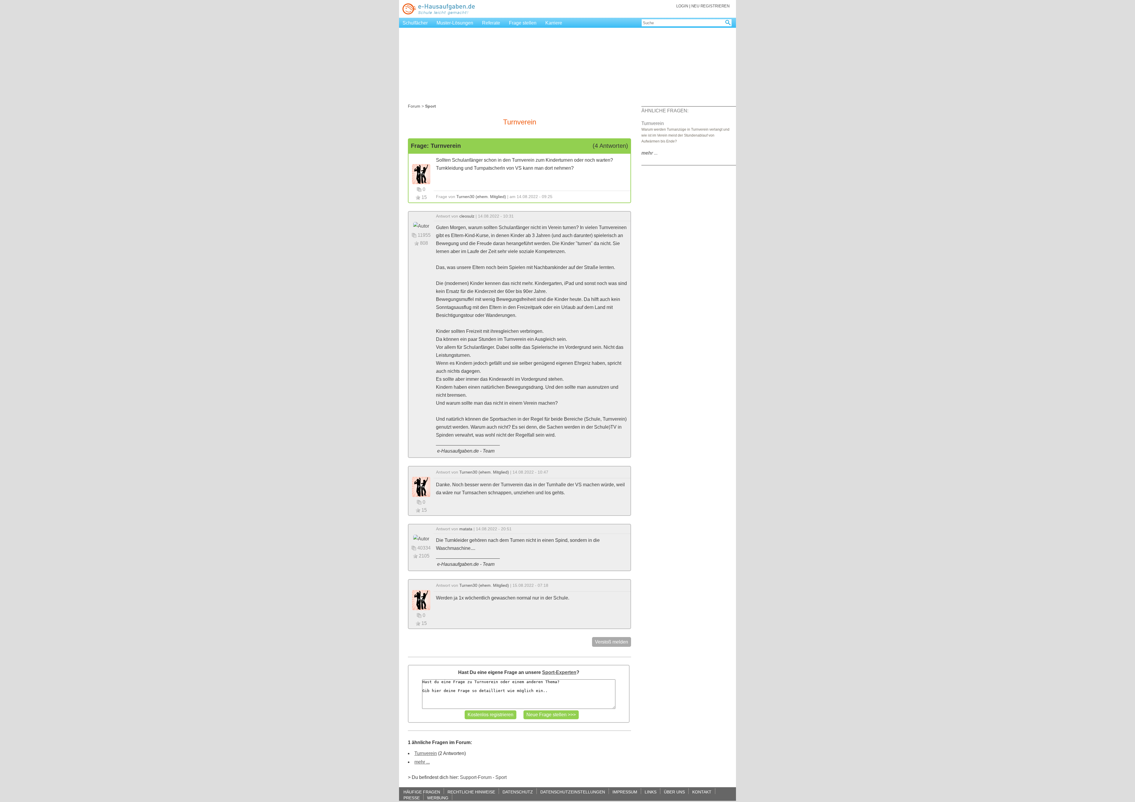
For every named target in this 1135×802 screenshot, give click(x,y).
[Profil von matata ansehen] (421, 538)
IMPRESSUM (624, 792)
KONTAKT (701, 792)
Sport (501, 777)
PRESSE (411, 797)
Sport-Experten (559, 672)
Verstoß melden (611, 641)
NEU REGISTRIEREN (710, 6)
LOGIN (682, 6)
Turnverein (425, 753)
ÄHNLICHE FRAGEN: (664, 110)
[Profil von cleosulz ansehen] (421, 225)
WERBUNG (437, 797)
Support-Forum (476, 777)
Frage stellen (522, 22)
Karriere (553, 22)
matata (465, 528)
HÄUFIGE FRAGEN (421, 792)
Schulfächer (415, 22)
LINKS (650, 792)
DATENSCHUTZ (517, 792)
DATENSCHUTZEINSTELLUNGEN (572, 792)
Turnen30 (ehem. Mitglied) (481, 196)
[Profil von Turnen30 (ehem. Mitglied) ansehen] (421, 173)
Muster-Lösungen (455, 22)
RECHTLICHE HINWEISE (471, 792)
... (649, 152)
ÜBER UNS (674, 792)
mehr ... (422, 761)
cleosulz (466, 216)
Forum (414, 106)
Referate (491, 22)
